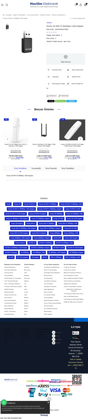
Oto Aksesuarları (48, 278)
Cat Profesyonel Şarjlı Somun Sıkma (73, 293)
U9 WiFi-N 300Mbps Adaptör (40, 247)
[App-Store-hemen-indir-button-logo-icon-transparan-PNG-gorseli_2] (76, 333)
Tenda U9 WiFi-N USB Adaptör (15, 214)
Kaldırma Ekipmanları (10, 267)
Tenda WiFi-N (30, 223)
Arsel (25, 272)
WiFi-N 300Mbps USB (72, 257)
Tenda (8, 204)
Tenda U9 (17, 204)
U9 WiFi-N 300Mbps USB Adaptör (16, 247)
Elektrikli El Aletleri (9, 289)
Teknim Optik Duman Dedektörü (72, 281)
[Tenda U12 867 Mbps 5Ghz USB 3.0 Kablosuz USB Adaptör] (16, 130)
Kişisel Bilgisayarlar (49, 289)
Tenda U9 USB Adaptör (74, 218)
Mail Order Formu (40, 337)
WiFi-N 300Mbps (56, 257)
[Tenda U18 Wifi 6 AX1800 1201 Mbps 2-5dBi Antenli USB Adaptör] (72, 130)
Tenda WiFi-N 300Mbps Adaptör (50, 228)
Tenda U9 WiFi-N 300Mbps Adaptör (50, 209)
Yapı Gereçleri (8, 297)
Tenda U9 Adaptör (17, 223)
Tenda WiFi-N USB (70, 228)
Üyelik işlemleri (24, 334)
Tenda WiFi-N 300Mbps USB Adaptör (23, 228)
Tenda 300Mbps (55, 233)
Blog (5, 343)
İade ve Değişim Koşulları (43, 332)
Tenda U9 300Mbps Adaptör (40, 218)
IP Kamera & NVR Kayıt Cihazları (13, 286)
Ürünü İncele (18, 139)
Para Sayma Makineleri (10, 270)
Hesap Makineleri (8, 308)
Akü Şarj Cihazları (48, 306)
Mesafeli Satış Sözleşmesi (43, 329)
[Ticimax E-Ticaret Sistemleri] (44, 415)
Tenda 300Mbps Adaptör (42, 238)
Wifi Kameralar (48, 311)
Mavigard (26, 275)
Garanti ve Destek (25, 337)
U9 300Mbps (25, 252)
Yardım (22, 340)
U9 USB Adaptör (22, 257)
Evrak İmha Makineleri (10, 300)
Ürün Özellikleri (20, 168)
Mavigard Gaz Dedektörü (70, 283)
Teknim (26, 300)
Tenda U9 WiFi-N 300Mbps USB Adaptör (21, 209)
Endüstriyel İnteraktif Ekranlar (51, 267)
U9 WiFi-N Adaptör (11, 252)
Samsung (26, 267)
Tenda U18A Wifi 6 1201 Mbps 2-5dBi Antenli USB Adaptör (43, 145)
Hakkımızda (7, 329)
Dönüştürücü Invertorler (50, 286)
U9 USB (10, 257)
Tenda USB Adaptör (71, 238)
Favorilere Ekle (13, 139)
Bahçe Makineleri (8, 306)
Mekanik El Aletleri (9, 292)
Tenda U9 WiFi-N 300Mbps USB (71, 204)
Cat (25, 283)
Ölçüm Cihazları (48, 314)
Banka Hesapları (8, 337)
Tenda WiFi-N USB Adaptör (19, 233)
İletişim (6, 340)
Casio (25, 294)
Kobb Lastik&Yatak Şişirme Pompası (73, 278)
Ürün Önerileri (51, 168)
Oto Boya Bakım (8, 272)
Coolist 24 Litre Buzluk (70, 270)
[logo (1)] (11, 380)
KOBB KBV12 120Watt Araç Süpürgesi (73, 290)
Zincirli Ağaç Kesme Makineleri (52, 272)
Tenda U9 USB (58, 218)
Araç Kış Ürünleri (48, 283)
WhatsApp (61, 101)
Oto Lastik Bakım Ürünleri (50, 308)
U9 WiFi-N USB (58, 247)
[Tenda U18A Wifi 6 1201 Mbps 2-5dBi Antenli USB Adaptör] (44, 130)
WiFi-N (45, 257)
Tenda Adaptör (20, 243)
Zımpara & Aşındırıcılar (10, 294)
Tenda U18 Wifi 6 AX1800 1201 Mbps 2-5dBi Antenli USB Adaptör (72, 145)
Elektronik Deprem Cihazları (51, 300)
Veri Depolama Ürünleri (10, 303)
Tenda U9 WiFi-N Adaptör (37, 214)
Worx (25, 286)
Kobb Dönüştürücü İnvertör (71, 275)
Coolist (26, 292)
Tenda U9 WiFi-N (29, 204)
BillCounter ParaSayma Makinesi (72, 272)
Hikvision (26, 281)
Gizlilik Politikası (8, 332)
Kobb (25, 289)
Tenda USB (57, 238)
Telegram (72, 101)
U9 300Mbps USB (39, 252)
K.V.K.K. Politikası (9, 334)
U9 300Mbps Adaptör (76, 252)
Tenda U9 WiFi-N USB (72, 209)
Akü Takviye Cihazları (49, 294)
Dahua (26, 311)
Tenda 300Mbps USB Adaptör (20, 238)
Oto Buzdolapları (48, 297)
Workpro (26, 306)
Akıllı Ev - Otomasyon (10, 311)
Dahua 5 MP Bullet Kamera (71, 296)
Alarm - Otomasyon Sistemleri (12, 283)
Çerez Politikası (40, 334)
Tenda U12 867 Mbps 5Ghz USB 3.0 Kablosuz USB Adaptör (15, 145)
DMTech (26, 303)
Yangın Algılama (8, 275)
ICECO (26, 308)
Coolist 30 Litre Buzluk (70, 267)
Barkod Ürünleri (48, 275)
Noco (25, 314)
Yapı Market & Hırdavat (50, 281)
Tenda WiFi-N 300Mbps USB (67, 223)
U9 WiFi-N (32, 243)
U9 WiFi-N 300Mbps (45, 243)
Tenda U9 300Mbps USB (74, 214)
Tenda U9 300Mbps (56, 214)
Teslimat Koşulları (24, 329)
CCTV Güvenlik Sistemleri (11, 281)
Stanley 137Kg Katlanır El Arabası (73, 286)
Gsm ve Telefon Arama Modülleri (52, 303)
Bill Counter (27, 270)
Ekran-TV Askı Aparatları (50, 270)
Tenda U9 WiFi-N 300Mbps (48, 204)
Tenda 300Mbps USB (71, 233)
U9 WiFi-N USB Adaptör (75, 247)
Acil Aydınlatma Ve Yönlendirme (12, 278)
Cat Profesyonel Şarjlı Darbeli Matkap (74, 299)
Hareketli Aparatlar (9, 314)
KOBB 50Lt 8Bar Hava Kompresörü (73, 302)
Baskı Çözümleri (48, 292)
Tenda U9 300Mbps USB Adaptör (17, 218)
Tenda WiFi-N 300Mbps (46, 223)
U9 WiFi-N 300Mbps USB (64, 243)
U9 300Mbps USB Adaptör (57, 252)
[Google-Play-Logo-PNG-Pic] (76, 338)
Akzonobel (27, 278)
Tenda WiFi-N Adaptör (39, 233)
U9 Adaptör (35, 257)
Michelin (26, 297)
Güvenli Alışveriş (24, 332)
